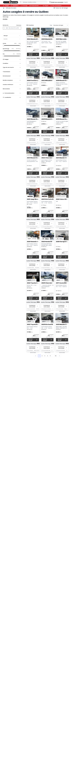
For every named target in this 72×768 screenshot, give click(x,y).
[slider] (3, 45)
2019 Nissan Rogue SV (63, 119)
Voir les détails (31, 54)
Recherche (5, 25)
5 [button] (50, 356)
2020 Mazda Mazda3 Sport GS (52, 39)
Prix (3, 54)
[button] (59, 355)
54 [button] (55, 356)
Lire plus (5, 19)
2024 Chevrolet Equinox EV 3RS (52, 158)
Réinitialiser (18, 25)
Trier (51, 25)
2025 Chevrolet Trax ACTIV (51, 283)
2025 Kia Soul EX (47, 324)
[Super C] (10, 2)
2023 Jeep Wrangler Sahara (37, 199)
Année (4, 43)
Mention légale (33, 67)
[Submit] (20, 2)
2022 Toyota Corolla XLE (35, 283)
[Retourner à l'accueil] (3, 8)
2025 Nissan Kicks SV (49, 119)
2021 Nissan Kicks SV (34, 158)
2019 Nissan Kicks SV (63, 80)
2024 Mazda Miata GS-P (35, 39)
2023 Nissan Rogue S (34, 119)
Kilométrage (6, 48)
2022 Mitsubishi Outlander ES (51, 80)
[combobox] (12, 35)
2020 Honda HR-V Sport (49, 241)
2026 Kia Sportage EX (63, 241)
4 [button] (47, 356)
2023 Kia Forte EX (47, 199)
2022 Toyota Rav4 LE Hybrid (37, 324)
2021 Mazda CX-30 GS (64, 158)
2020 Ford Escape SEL (34, 80)
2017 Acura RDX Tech (63, 283)
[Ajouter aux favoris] (37, 30)
